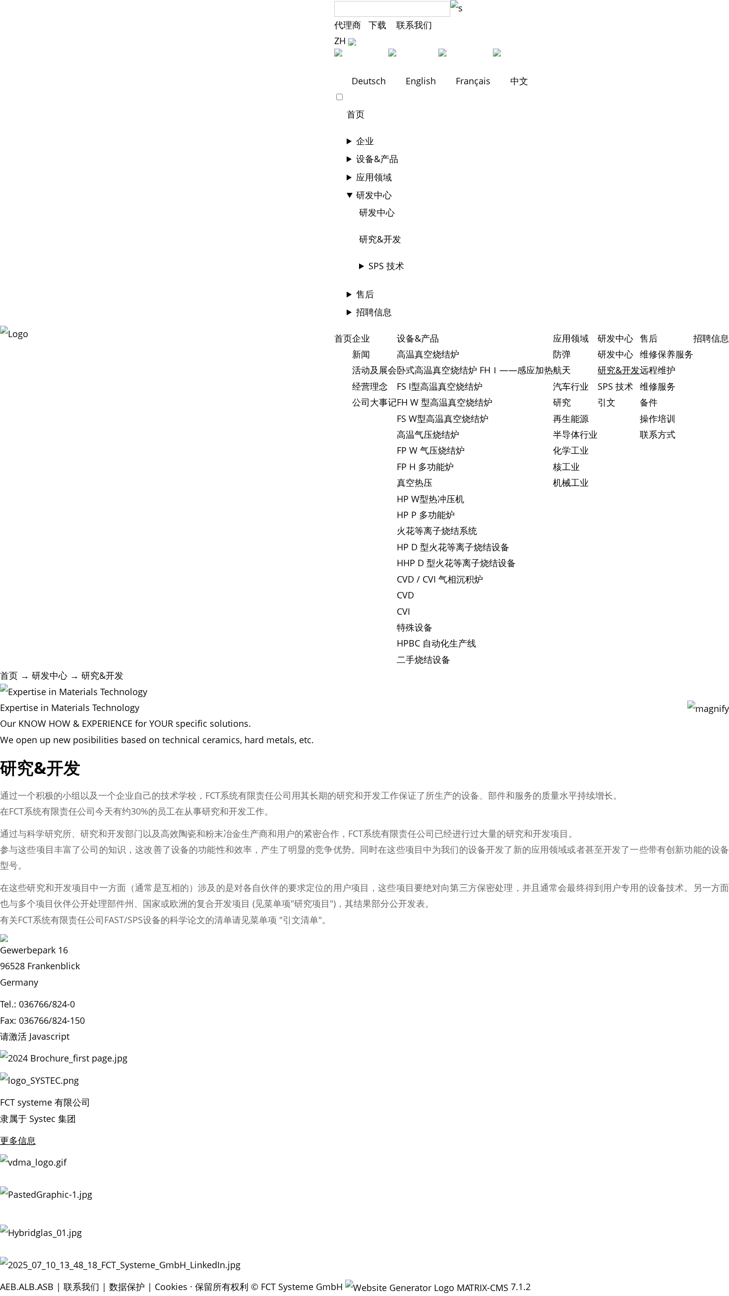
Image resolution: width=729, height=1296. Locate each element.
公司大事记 (374, 402)
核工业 (566, 466)
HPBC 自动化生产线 (436, 643)
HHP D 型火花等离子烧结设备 (456, 563)
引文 (606, 402)
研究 (562, 402)
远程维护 (657, 370)
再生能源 (571, 418)
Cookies (171, 1287)
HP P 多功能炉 (426, 515)
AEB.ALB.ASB (27, 1287)
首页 (355, 114)
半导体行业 (575, 434)
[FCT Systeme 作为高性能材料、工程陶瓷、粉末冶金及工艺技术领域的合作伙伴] (14, 334)
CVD (405, 595)
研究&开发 (380, 239)
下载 (378, 25)
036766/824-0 (47, 1004)
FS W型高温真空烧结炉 (442, 418)
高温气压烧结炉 (428, 434)
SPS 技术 (386, 266)
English (420, 81)
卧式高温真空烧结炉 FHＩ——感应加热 (475, 370)
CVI (403, 611)
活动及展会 (374, 370)
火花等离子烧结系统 (437, 530)
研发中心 (374, 195)
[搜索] (456, 8)
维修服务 (657, 386)
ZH (341, 41)
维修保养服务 (666, 354)
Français (473, 81)
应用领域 (374, 177)
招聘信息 (374, 312)
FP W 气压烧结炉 (431, 450)
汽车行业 (571, 386)
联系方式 (657, 434)
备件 (649, 402)
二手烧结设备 (423, 659)
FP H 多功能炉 (425, 466)
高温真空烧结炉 (428, 354)
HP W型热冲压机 (430, 499)
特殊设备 (414, 627)
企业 (365, 141)
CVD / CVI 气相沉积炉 (440, 579)
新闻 (361, 354)
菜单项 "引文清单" (286, 920)
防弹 (562, 354)
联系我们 (414, 25)
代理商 (347, 25)
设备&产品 (377, 159)
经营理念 (370, 386)
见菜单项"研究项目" (294, 903)
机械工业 (571, 482)
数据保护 (127, 1287)
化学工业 (571, 450)
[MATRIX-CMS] (426, 1288)
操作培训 (657, 418)
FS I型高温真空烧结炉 (440, 386)
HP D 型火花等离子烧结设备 (453, 547)
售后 (365, 294)
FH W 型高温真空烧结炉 (444, 402)
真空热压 (414, 482)
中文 (518, 81)
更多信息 (18, 1140)
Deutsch (368, 81)
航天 (562, 370)
